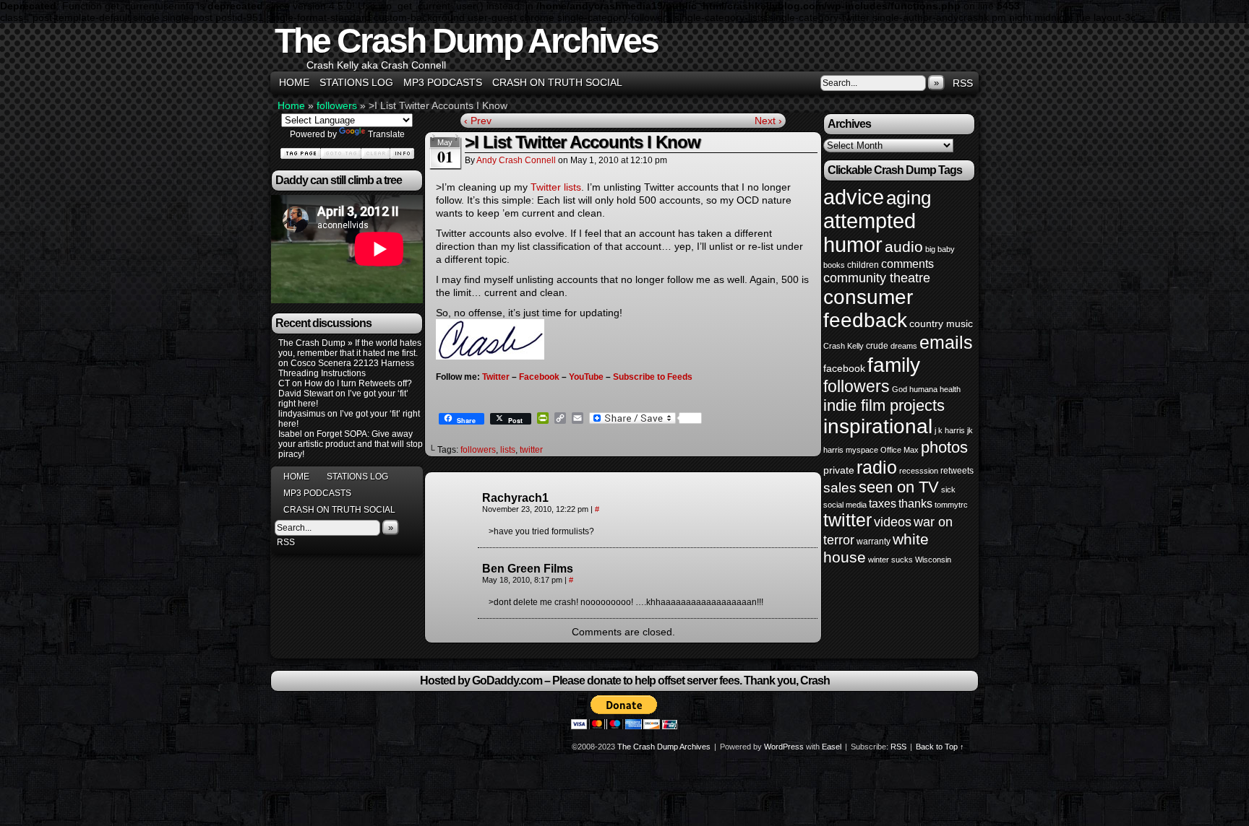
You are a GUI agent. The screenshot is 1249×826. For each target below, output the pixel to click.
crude (877, 346)
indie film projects (884, 405)
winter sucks (890, 559)
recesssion (918, 470)
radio (877, 467)
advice (853, 197)
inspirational (877, 426)
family (893, 364)
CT (284, 383)
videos (892, 522)
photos (944, 447)
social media (845, 504)
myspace (862, 449)
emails (946, 342)
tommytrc (951, 504)
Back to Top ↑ (940, 746)
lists (507, 450)
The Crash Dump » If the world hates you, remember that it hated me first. (349, 348)
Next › (768, 120)
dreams (903, 346)
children (863, 265)
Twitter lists (556, 187)
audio (904, 246)
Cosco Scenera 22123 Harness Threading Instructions (346, 368)
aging (908, 198)
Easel (831, 746)
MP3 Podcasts (442, 82)
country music (941, 323)
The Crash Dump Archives (466, 41)
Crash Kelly (843, 346)
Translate (386, 134)
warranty (873, 541)
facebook (844, 368)
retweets (957, 471)
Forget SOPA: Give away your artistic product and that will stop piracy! (350, 444)
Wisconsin (933, 559)
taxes (882, 503)
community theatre (876, 278)
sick (948, 489)
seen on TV (899, 487)
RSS (963, 83)
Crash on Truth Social (557, 82)
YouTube (586, 377)
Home (294, 82)
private (838, 470)
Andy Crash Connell (516, 160)
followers (337, 105)
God (899, 389)
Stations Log (356, 82)
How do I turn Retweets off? (358, 383)
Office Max (899, 449)
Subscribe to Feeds (652, 377)
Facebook (539, 377)
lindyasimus (301, 414)
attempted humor (869, 232)
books (834, 265)
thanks (915, 503)
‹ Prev (478, 120)
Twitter (496, 377)
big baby (940, 249)
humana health (935, 389)
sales (840, 487)
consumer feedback (868, 308)
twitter (531, 450)
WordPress (784, 746)
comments (907, 263)
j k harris (950, 430)
